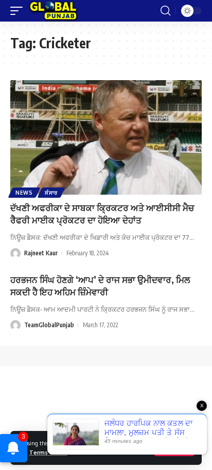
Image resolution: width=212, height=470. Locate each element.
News (24, 193)
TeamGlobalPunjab (49, 325)
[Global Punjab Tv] (53, 11)
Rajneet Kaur (41, 253)
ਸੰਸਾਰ (51, 193)
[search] (165, 11)
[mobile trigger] (19, 11)
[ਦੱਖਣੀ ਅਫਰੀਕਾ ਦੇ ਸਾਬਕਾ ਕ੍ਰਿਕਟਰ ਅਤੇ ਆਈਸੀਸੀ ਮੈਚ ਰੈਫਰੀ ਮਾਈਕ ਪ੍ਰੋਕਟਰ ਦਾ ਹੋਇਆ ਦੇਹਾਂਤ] (106, 137)
